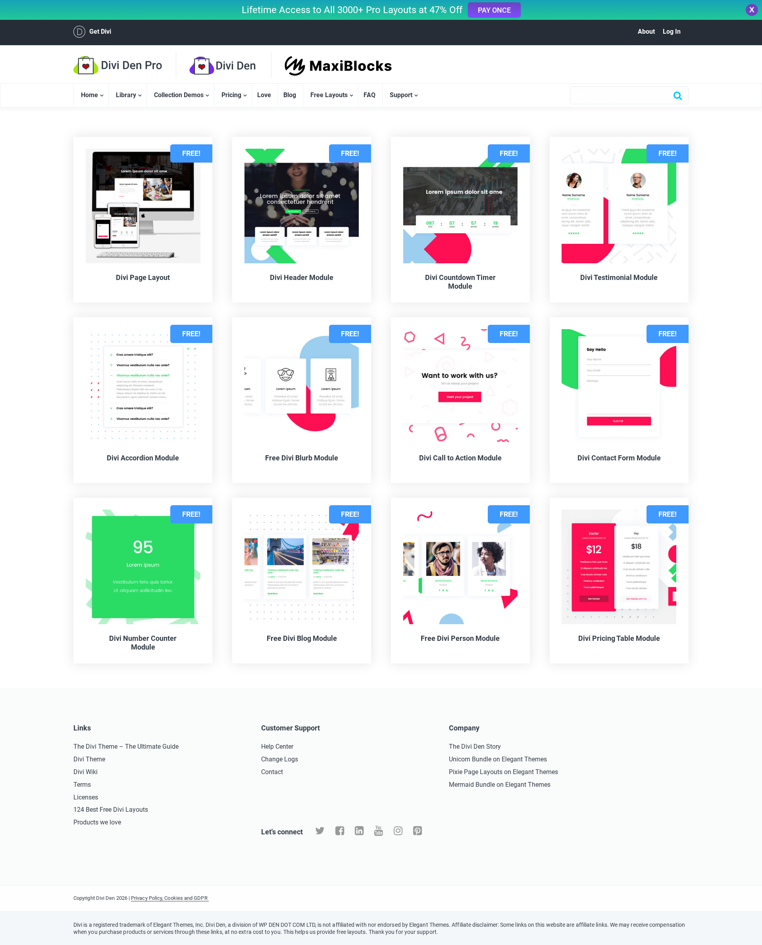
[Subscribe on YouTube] (378, 831)
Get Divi (100, 31)
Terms (82, 784)
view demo (179, 669)
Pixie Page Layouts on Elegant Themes (503, 772)
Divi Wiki (85, 772)
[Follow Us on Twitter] (320, 831)
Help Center (277, 746)
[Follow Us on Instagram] (398, 831)
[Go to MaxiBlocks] (324, 66)
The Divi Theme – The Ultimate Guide (126, 746)
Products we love (97, 822)
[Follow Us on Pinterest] (417, 831)
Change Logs (279, 759)
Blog (289, 95)
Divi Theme (89, 759)
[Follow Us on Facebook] (339, 831)
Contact (272, 772)
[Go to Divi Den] (237, 65)
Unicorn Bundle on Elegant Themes (498, 759)
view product (107, 669)
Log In (672, 31)
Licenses (85, 797)
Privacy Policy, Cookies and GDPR (170, 898)
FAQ (369, 95)
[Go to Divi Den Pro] (131, 65)
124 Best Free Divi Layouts (110, 809)
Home (89, 95)
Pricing (231, 95)
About (646, 31)
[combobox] (629, 95)
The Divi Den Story (475, 746)
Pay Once (494, 10)
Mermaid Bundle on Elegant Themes (499, 784)
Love (264, 95)
